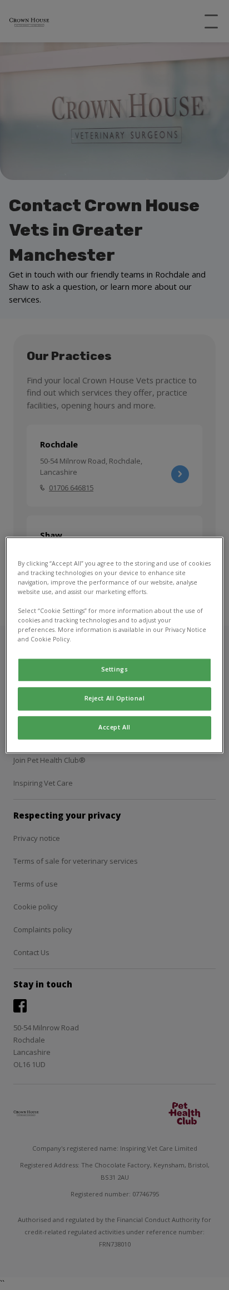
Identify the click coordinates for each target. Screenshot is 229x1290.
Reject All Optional (114, 698)
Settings (114, 669)
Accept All (114, 727)
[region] (114, 645)
